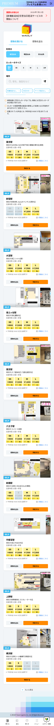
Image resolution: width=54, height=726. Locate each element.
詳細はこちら (43, 161)
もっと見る (29, 690)
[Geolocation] (45, 81)
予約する (27, 168)
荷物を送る (37, 41)
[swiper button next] (47, 126)
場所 (8, 76)
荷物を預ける (16, 41)
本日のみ (26, 91)
